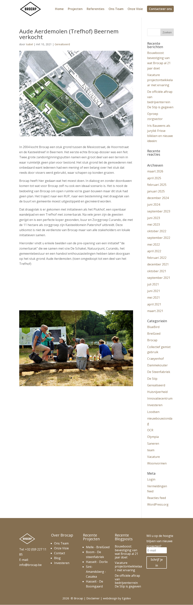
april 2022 (154, 251)
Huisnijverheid (157, 392)
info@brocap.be (30, 565)
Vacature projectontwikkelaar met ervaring (160, 80)
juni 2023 (153, 218)
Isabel (29, 44)
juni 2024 (153, 204)
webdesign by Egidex (117, 598)
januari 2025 (156, 191)
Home (59, 9)
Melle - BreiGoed (98, 547)
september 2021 (158, 278)
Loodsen (153, 412)
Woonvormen (157, 463)
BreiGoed (153, 333)
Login (151, 479)
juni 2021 (153, 291)
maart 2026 (155, 171)
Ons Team (116, 9)
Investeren (154, 405)
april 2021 (154, 304)
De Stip (152, 379)
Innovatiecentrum (159, 398)
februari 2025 (156, 185)
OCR (150, 430)
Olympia (153, 437)
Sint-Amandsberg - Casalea (96, 572)
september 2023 (158, 211)
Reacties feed (156, 498)
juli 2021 (153, 284)
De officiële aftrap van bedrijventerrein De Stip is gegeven (128, 581)
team (150, 450)
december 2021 (158, 264)
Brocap (152, 340)
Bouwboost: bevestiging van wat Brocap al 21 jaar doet (126, 551)
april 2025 (154, 178)
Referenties (95, 9)
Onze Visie (135, 9)
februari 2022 (156, 258)
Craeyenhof (155, 359)
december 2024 (158, 198)
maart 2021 (155, 311)
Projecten (75, 9)
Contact (59, 553)
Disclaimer (93, 598)
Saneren (153, 443)
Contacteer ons (160, 9)
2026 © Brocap (72, 598)
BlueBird (153, 327)
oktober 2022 (156, 231)
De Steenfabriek (158, 372)
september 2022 (158, 238)
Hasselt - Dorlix (97, 562)
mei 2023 (153, 224)
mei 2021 (153, 297)
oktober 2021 (156, 271)
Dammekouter (157, 365)
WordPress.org (157, 504)
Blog (57, 558)
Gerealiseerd (62, 44)
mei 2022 (153, 244)
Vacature (153, 457)
